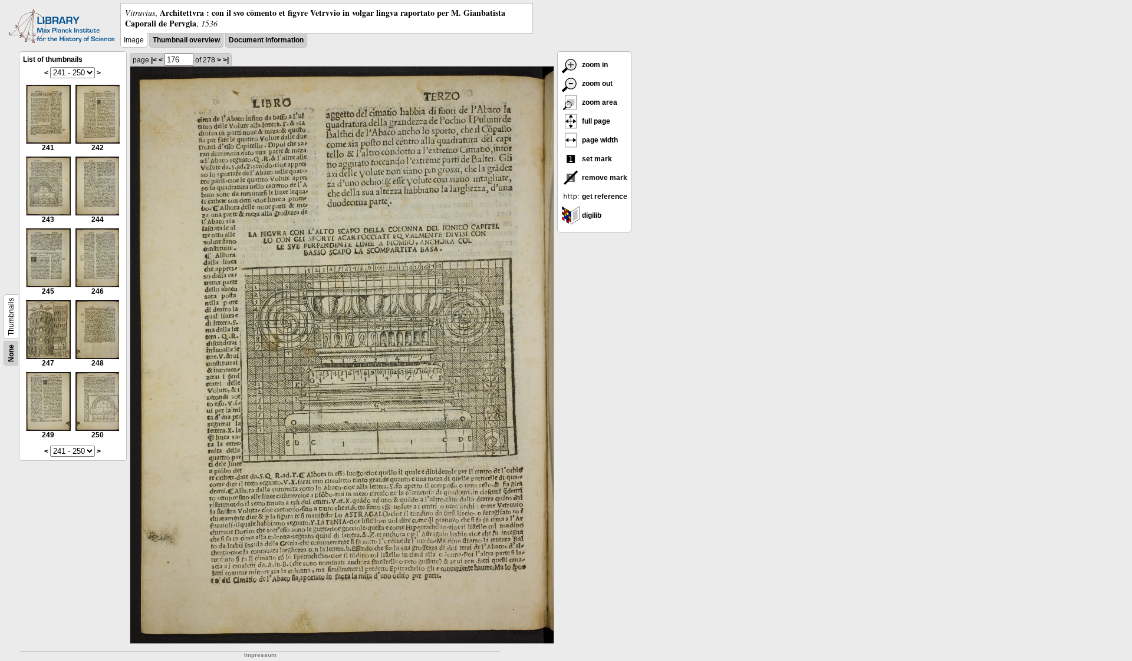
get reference (603, 196)
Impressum (260, 655)
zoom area (598, 102)
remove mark (603, 178)
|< (154, 60)
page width (599, 140)
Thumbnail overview (186, 40)
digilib (590, 215)
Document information (266, 40)
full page (595, 121)
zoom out (596, 83)
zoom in (594, 65)
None (11, 353)
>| (226, 60)
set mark (596, 159)
